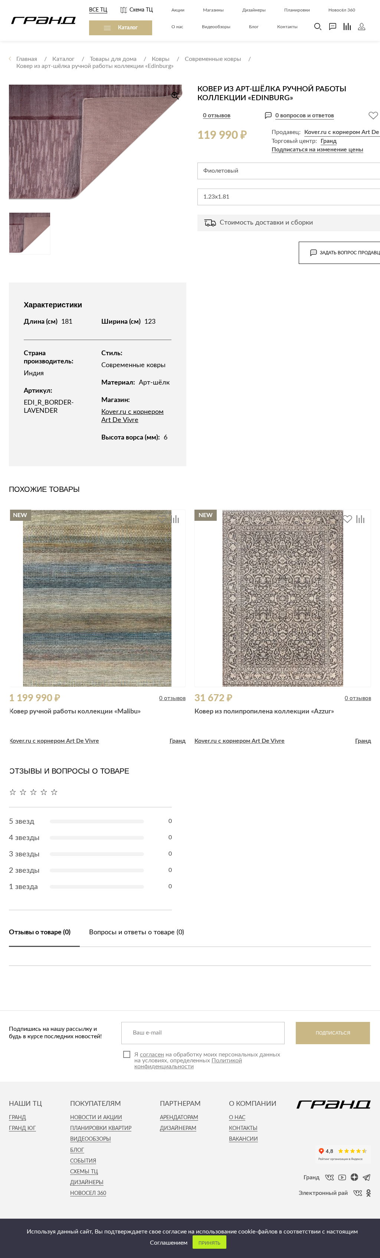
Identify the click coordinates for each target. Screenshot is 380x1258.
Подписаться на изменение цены (317, 150)
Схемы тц (84, 1171)
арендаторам (179, 1117)
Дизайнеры (87, 1182)
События (83, 1161)
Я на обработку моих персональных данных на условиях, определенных (207, 1060)
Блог (77, 1150)
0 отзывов (216, 115)
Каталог (128, 27)
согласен (152, 1055)
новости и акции (96, 1117)
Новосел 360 (88, 1193)
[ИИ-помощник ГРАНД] (329, 26)
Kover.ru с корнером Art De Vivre (54, 741)
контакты (243, 1128)
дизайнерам (178, 1128)
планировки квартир (100, 1128)
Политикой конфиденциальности (188, 1063)
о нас (237, 1117)
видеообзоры (90, 1139)
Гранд (329, 141)
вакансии (243, 1139)
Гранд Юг (22, 1128)
